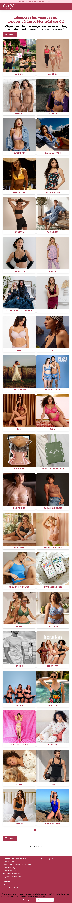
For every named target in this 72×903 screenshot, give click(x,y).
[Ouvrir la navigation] (68, 6)
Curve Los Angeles (10, 868)
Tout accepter (26, 900)
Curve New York (9, 871)
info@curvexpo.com (13, 885)
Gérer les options (45, 900)
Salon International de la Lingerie (17, 865)
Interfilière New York (11, 874)
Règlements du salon (12, 877)
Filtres (10, 35)
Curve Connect (9, 862)
